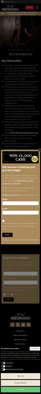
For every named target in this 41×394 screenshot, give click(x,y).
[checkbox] (7, 363)
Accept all (20, 389)
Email (5, 209)
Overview (36, 348)
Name (5, 199)
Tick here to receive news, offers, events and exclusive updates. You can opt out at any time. (19, 226)
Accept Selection (20, 382)
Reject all (21, 376)
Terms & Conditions (31, 239)
